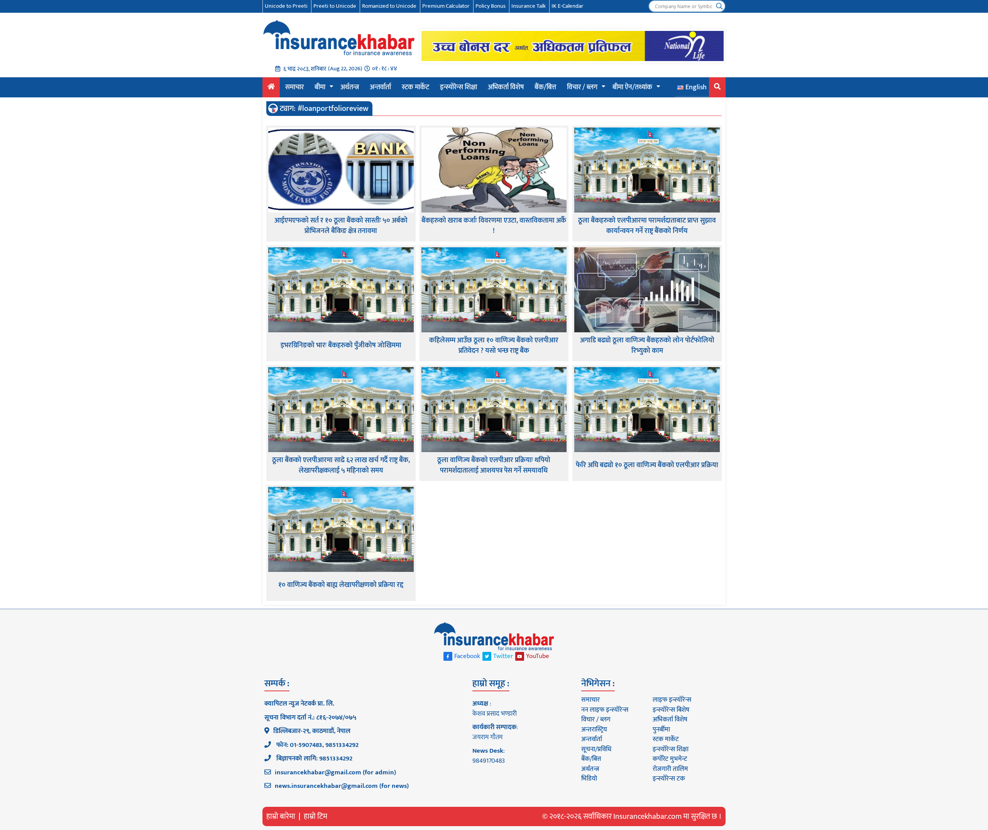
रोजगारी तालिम (670, 769)
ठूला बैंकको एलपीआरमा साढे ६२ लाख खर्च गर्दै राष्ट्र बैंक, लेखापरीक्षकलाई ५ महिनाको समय (341, 465)
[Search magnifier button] (719, 6)
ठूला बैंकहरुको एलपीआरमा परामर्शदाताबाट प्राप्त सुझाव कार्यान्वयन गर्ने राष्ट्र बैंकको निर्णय (647, 226)
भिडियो (589, 778)
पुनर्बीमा (661, 729)
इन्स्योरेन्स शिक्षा (458, 87)
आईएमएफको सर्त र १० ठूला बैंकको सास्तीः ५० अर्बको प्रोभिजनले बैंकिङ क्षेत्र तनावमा (341, 226)
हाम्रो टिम (315, 816)
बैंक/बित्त (545, 87)
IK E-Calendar (568, 6)
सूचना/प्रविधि (596, 749)
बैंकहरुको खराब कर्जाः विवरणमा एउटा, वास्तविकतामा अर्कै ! (493, 226)
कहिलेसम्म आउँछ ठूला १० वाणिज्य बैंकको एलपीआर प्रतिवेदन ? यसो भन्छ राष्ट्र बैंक (493, 345)
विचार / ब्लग (582, 87)
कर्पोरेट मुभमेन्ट (670, 758)
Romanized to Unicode (389, 6)
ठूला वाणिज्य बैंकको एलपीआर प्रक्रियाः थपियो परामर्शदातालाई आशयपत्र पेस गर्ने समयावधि (493, 465)
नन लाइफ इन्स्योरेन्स (604, 709)
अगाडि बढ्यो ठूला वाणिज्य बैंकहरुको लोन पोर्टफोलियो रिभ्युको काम (647, 345)
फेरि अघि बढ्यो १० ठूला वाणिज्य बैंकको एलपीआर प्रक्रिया (647, 465)
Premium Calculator (446, 6)
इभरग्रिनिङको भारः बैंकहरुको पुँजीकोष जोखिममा (341, 345)
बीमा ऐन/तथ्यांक (632, 87)
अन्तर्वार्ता (380, 87)
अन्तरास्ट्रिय (594, 729)
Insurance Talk (528, 6)
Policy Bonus (490, 6)
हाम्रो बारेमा (280, 816)
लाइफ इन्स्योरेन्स (672, 699)
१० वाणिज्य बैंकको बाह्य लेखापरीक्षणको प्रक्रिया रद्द (340, 585)
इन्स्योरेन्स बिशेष (671, 709)
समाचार (294, 87)
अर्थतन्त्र (349, 87)
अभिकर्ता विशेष (506, 87)
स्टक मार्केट (415, 87)
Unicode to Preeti (286, 6)
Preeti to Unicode (334, 6)
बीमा (320, 87)
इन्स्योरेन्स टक (669, 778)
